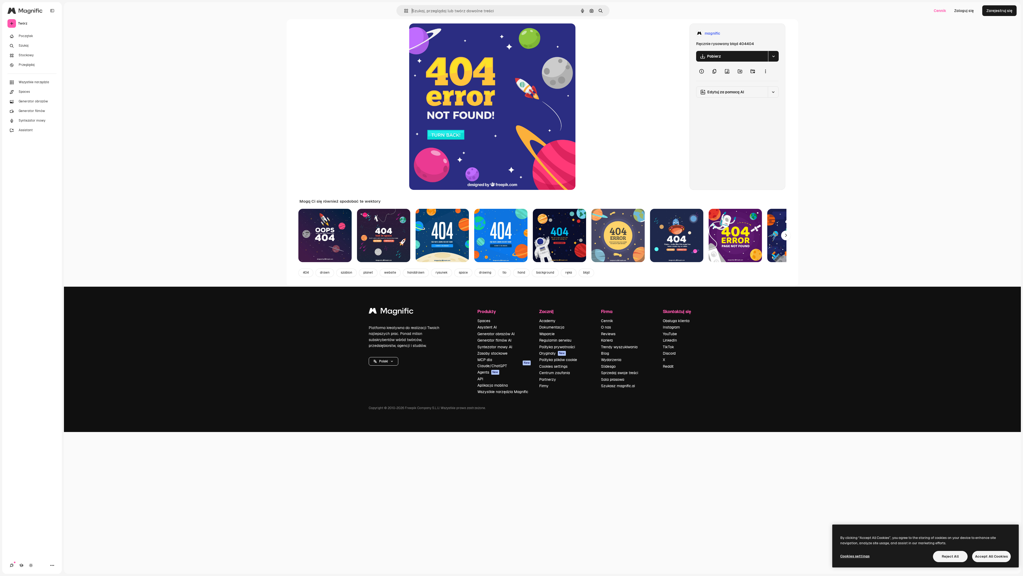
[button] (383, 361)
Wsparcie (547, 333)
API (480, 379)
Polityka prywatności (557, 347)
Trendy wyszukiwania (619, 347)
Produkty (486, 311)
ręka (568, 272)
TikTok (668, 347)
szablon (346, 272)
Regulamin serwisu (555, 340)
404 (306, 272)
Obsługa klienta (676, 320)
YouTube (670, 333)
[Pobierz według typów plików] (773, 56)
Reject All (950, 556)
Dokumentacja (551, 327)
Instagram (671, 327)
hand (521, 272)
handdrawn (415, 272)
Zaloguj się (964, 10)
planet (368, 272)
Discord (669, 353)
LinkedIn (670, 340)
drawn (325, 272)
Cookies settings (553, 366)
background (545, 272)
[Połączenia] (11, 565)
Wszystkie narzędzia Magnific (502, 391)
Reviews (608, 333)
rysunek (442, 272)
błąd (586, 272)
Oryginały (552, 353)
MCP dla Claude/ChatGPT (503, 362)
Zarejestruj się (999, 10)
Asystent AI (487, 327)
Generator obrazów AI (496, 333)
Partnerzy (547, 379)
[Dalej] (786, 235)
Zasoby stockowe (492, 353)
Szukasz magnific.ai (618, 385)
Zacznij (546, 311)
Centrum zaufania (554, 372)
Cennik (940, 10)
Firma (606, 311)
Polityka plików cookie (558, 359)
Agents (487, 372)
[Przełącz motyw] (31, 565)
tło (504, 272)
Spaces (483, 320)
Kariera (607, 340)
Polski (383, 361)
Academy (547, 320)
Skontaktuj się (677, 311)
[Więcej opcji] (765, 71)
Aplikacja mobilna (492, 385)
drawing (485, 272)
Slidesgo (608, 366)
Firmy (544, 385)
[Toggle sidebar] (52, 10)
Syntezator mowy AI (494, 347)
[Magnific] (391, 312)
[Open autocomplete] (404, 11)
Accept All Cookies (991, 556)
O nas (606, 327)
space (463, 272)
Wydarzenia (611, 359)
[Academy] (21, 565)
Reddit (668, 366)
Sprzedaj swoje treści (619, 372)
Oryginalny (446, 33)
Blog (605, 353)
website (390, 272)
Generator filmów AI (494, 340)
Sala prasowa (612, 379)
